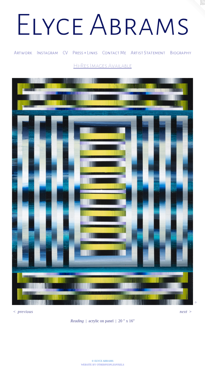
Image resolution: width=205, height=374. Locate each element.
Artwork (23, 52)
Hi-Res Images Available (103, 65)
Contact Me (114, 52)
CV (65, 52)
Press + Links (85, 52)
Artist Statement (148, 52)
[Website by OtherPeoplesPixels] (195, 10)
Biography (180, 52)
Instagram (47, 52)
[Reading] (102, 191)
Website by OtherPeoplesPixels (102, 364)
